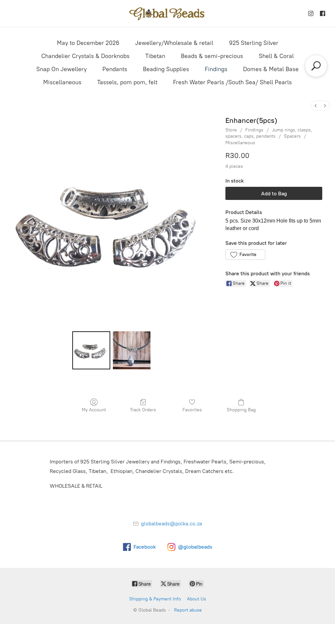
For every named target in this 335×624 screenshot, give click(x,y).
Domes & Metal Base (271, 69)
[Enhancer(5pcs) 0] (91, 350)
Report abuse (188, 610)
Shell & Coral (276, 56)
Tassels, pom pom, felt (127, 82)
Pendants (114, 69)
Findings (216, 69)
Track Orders (143, 410)
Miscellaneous (62, 82)
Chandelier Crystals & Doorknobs (85, 56)
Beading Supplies (166, 69)
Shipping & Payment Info (155, 599)
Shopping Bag (241, 410)
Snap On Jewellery (61, 69)
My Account (94, 410)
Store (231, 130)
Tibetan (155, 56)
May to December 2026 (88, 43)
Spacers (292, 136)
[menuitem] (315, 105)
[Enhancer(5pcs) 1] (131, 350)
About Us (196, 599)
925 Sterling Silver (253, 43)
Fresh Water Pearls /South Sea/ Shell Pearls (232, 82)
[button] (245, 254)
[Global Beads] (167, 13)
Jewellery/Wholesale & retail (174, 43)
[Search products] (316, 66)
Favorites (192, 410)
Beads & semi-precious (212, 56)
